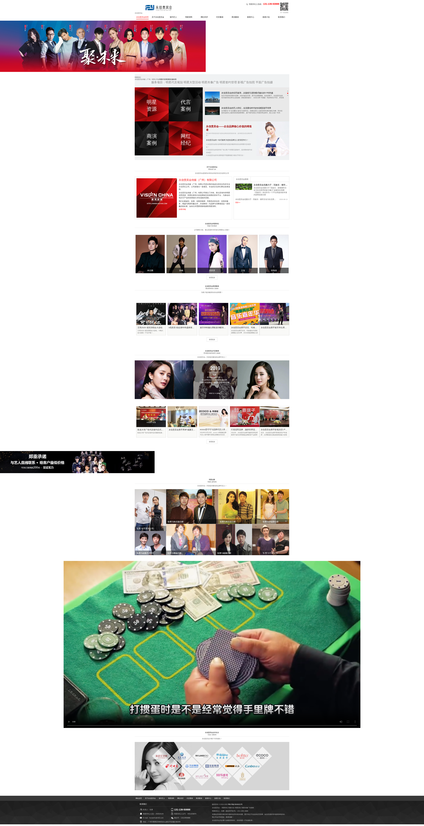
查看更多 (212, 277)
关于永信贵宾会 (158, 17)
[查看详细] (182, 209)
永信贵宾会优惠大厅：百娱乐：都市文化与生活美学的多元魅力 (271, 185)
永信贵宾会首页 (142, 17)
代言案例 (219, 17)
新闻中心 (250, 17)
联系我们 (281, 17)
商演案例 (235, 17)
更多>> (237, 202)
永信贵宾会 (138, 13)
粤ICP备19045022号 (235, 804)
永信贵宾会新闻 (242, 179)
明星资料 (188, 17)
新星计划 (266, 17)
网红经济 (204, 17)
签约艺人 (173, 17)
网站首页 (139, 798)
